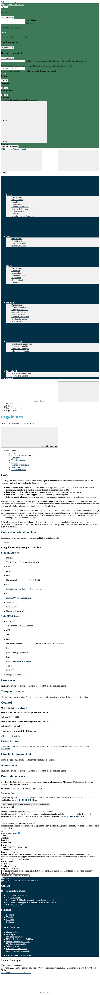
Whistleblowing (12, 946)
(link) (86, 697)
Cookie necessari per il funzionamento (17, 823)
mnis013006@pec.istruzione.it (18, 598)
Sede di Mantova (10, 552)
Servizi (9, 406)
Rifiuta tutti (22, 805)
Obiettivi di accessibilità (16, 944)
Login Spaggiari (68, 66)
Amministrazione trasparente (18, 951)
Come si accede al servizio (22, 455)
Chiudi (4, 81)
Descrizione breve (18, 469)
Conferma (14, 147)
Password (30, 23)
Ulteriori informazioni (20, 465)
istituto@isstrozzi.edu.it (17, 708)
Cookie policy (12, 932)
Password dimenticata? (10, 28)
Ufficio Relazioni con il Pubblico (19, 939)
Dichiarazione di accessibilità (18, 941)
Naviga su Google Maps (16, 611)
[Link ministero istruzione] (12, 4)
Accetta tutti (41, 805)
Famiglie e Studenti (14, 408)
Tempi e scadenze (18, 460)
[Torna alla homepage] (50, 149)
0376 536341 (11, 607)
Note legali (10, 934)
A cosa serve (16, 467)
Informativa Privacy (14, 937)
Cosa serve (15, 458)
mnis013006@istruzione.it (17, 652)
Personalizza (7, 805)
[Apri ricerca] (78, 160)
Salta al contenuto (8, 2)
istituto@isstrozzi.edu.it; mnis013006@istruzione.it (27, 589)
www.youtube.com (9, 833)
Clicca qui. (5, 542)
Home (8, 403)
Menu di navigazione (49, 446)
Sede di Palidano (10, 616)
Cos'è (13, 453)
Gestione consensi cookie (16, 948)
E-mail (28, 61)
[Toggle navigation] (21, 160)
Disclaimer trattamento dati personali (16, 972)
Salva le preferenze (21, 876)
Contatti (14, 462)
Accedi (4, 7)
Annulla (5, 147)
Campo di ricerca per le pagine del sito (17, 401)
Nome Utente (31, 20)
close (4, 172)
